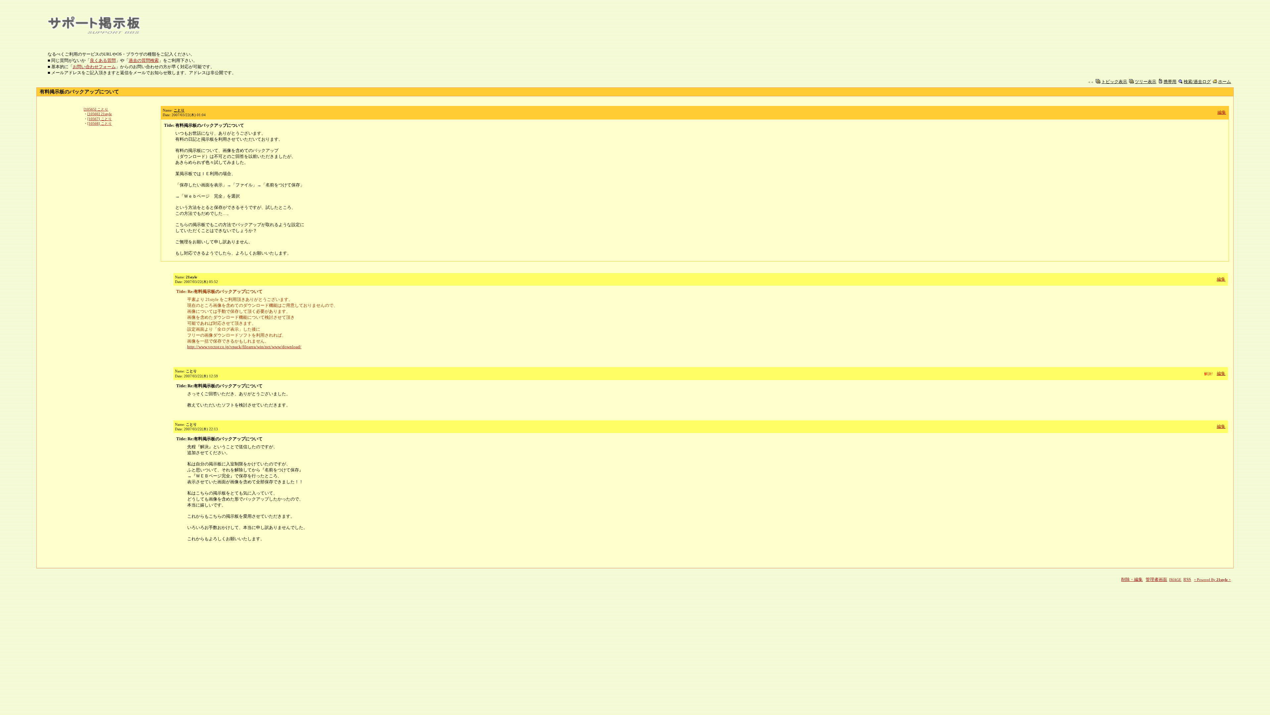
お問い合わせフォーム (94, 66)
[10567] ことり (99, 119)
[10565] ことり (96, 109)
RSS (1187, 579)
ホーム (1224, 81)
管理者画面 (1156, 579)
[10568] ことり (99, 123)
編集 (1221, 112)
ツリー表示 (1145, 81)
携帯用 (1170, 81)
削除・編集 (1132, 579)
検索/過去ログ (1197, 81)
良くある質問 (103, 60)
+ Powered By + (1212, 580)
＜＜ (1091, 82)
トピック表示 (1114, 81)
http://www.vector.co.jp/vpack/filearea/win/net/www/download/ (244, 346)
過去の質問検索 (144, 60)
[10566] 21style (99, 114)
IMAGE (1175, 580)
